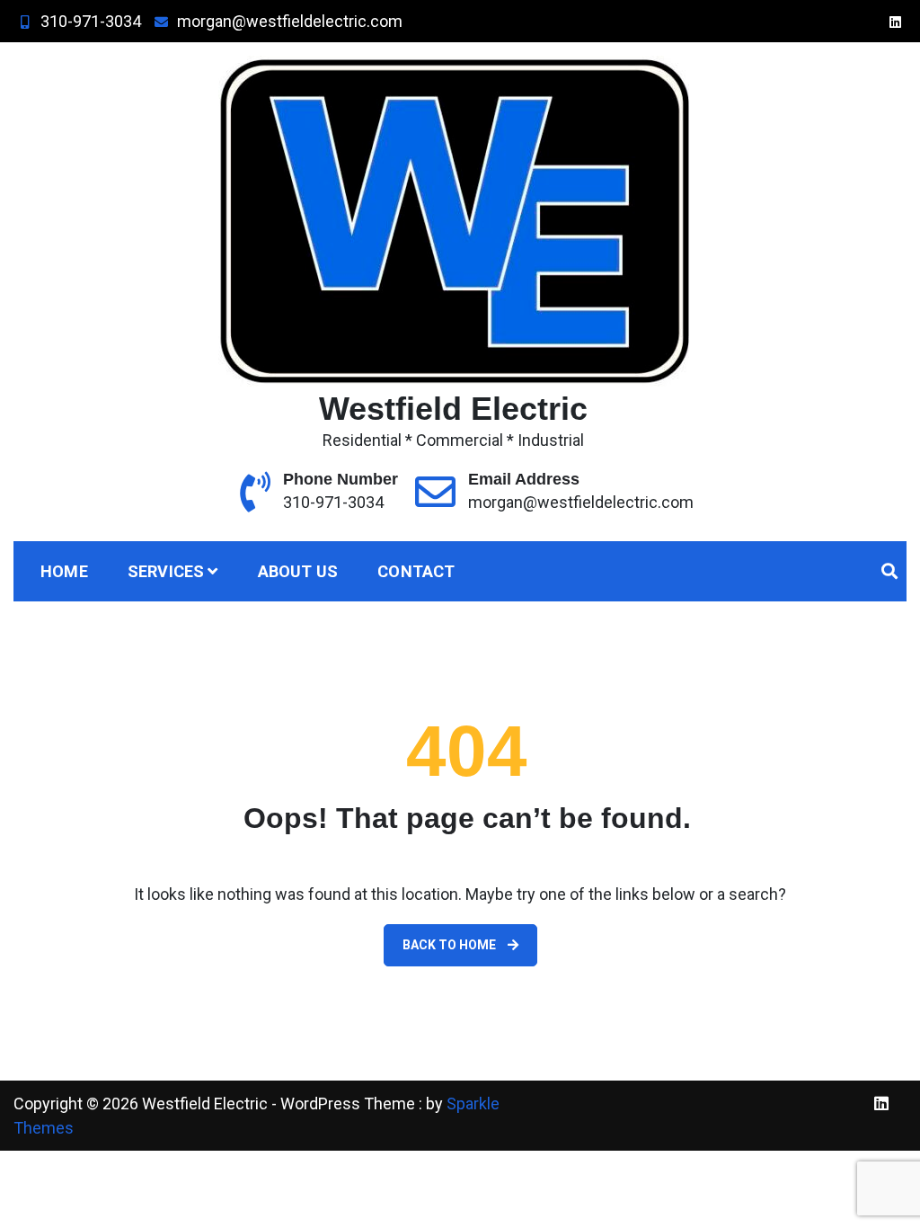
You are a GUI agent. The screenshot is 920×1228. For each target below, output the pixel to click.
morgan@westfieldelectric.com (289, 21)
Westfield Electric (453, 408)
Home (64, 571)
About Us (298, 571)
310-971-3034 (90, 21)
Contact (416, 571)
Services (166, 571)
